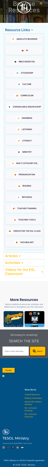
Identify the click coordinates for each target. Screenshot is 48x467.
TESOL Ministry (15, 438)
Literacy (27, 140)
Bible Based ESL (27, 61)
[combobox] (15, 351)
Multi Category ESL (27, 163)
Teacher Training (27, 208)
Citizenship (27, 73)
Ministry (27, 152)
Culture (26, 84)
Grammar (27, 118)
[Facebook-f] (13, 447)
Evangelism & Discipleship (27, 107)
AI (27, 50)
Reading (27, 186)
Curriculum (27, 95)
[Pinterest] (17, 447)
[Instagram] (8, 447)
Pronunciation (27, 174)
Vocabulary (27, 242)
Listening (27, 129)
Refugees (27, 197)
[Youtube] (22, 447)
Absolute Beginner (26, 39)
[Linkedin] (3, 447)
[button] (41, 3)
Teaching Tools (27, 220)
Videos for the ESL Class (26, 231)
